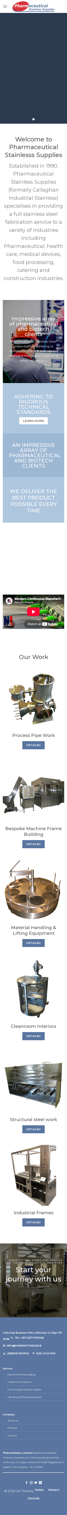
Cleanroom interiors (19, 1382)
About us (12, 1420)
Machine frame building (21, 1374)
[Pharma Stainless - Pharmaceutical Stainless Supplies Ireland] (33, 6)
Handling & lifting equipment (24, 1397)
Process (12, 1428)
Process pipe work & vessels (24, 1389)
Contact (12, 1435)
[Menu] (5, 6)
